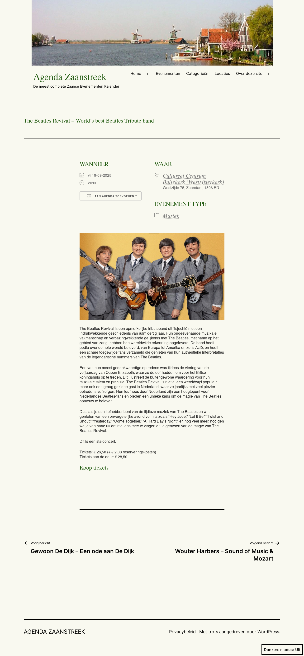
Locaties (222, 73)
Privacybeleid (182, 631)
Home (135, 73)
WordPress (268, 631)
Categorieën (197, 73)
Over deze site (249, 73)
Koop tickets (94, 467)
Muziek (171, 215)
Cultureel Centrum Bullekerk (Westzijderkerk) (193, 178)
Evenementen (168, 73)
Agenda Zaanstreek (69, 76)
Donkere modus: (279, 649)
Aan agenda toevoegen (114, 196)
